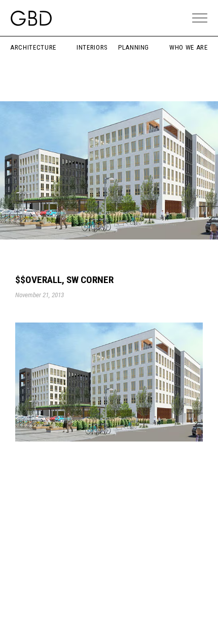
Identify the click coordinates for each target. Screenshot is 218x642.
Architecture (33, 47)
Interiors (92, 47)
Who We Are (188, 47)
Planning (133, 47)
